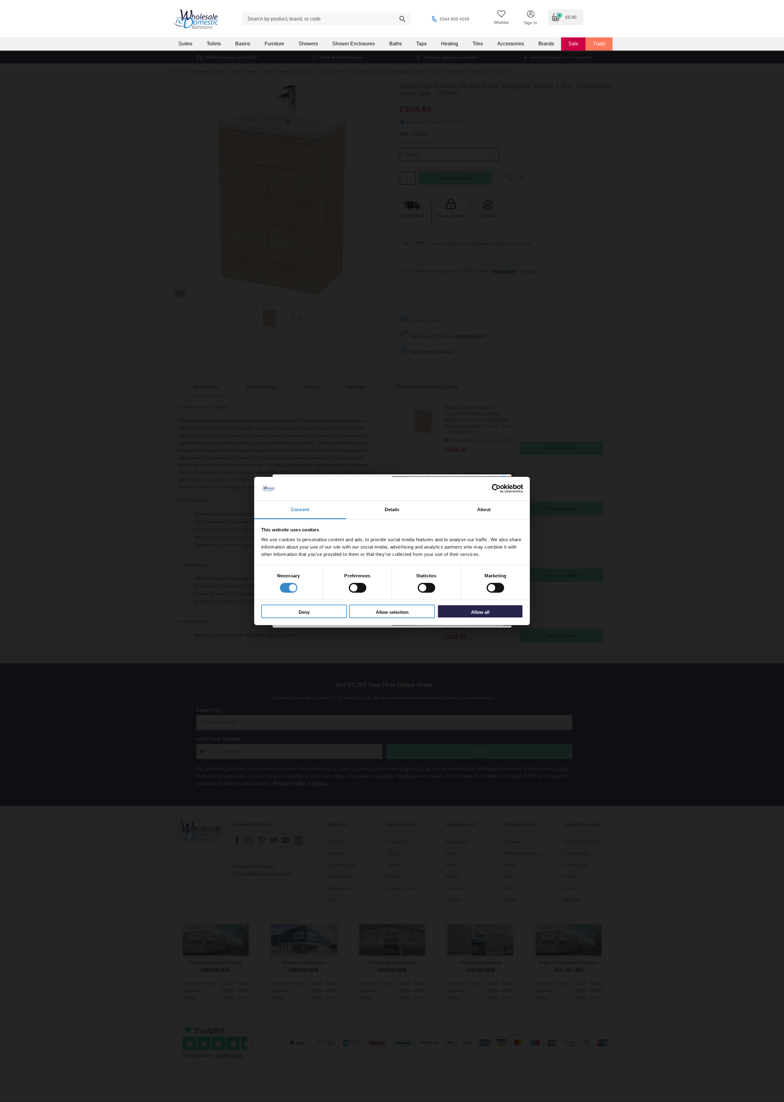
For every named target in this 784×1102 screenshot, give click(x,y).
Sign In (530, 22)
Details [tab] (392, 509)
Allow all (480, 612)
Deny (304, 612)
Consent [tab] (300, 509)
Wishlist (501, 22)
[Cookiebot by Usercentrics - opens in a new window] (496, 488)
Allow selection (392, 612)
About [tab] (484, 509)
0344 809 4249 (454, 19)
